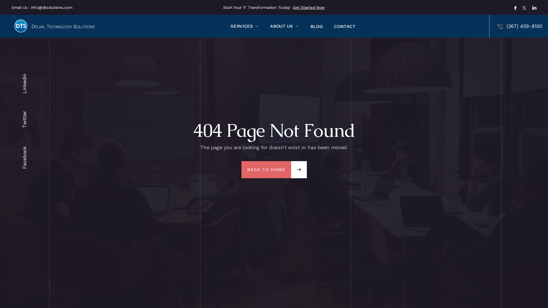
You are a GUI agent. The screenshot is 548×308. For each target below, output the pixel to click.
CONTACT (344, 26)
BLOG (316, 26)
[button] (245, 26)
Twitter (24, 125)
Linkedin (24, 91)
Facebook (24, 166)
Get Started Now (309, 7)
